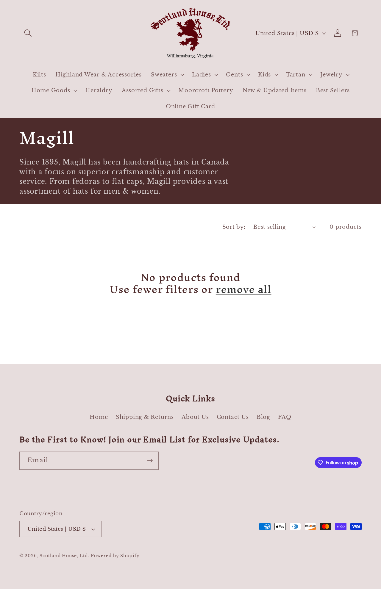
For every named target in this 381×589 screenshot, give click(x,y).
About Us (195, 416)
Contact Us (233, 416)
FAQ (284, 416)
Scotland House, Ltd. (64, 555)
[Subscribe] (149, 461)
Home (99, 416)
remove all (243, 289)
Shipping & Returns (145, 416)
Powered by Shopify (115, 555)
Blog (263, 416)
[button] (27, 33)
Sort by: (234, 226)
